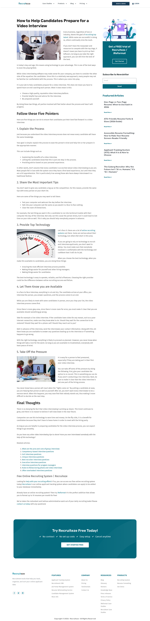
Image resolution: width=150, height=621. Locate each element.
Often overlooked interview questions (37, 470)
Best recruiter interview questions (35, 460)
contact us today (23, 504)
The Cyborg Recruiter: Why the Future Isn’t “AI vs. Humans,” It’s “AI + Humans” (119, 169)
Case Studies (47, 3)
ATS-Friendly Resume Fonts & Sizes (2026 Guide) (118, 120)
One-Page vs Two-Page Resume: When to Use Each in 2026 (118, 104)
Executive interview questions (34, 462)
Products (61, 3)
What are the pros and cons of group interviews (41, 449)
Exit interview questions (31, 454)
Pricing (82, 3)
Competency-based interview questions (38, 452)
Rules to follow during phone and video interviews (42, 468)
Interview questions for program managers (39, 465)
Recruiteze (26, 484)
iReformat (62, 493)
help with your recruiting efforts (38, 481)
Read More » (108, 112)
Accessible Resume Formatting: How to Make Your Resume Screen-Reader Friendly (119, 135)
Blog (72, 3)
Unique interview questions (33, 457)
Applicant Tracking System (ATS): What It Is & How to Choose (117, 152)
